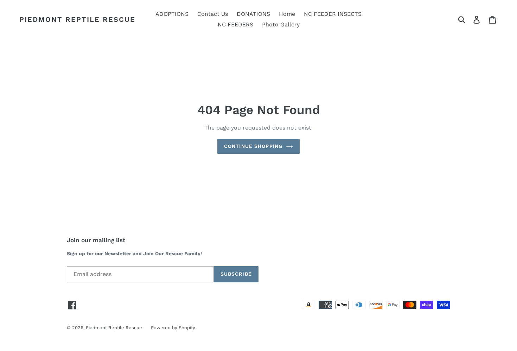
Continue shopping (253, 146)
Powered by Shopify (173, 327)
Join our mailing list (96, 240)
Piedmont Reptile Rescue (77, 19)
